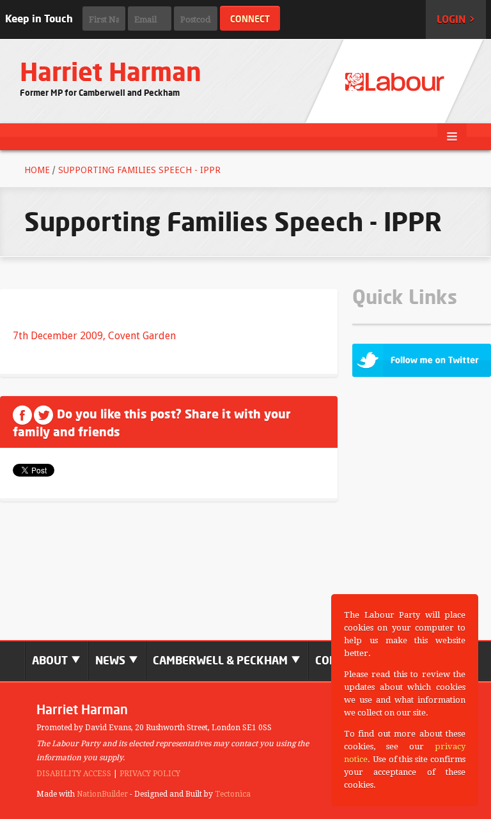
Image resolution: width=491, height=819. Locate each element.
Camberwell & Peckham (221, 660)
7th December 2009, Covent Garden (94, 336)
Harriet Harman (110, 72)
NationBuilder (102, 794)
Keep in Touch (39, 18)
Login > (456, 19)
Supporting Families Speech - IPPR (139, 170)
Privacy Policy (150, 773)
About (51, 660)
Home (37, 170)
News (111, 660)
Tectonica (233, 794)
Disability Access (73, 773)
